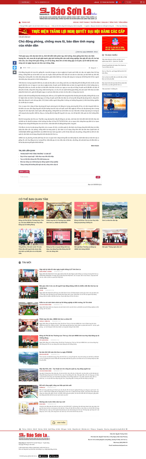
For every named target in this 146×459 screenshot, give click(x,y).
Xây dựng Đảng (43, 340)
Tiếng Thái (113, 22)
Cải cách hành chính (45, 304)
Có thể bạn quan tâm (33, 199)
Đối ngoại (63, 429)
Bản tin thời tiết (44, 354)
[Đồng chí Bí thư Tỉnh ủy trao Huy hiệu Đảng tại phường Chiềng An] (87, 210)
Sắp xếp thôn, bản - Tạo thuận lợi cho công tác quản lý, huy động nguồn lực (65, 369)
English (105, 22)
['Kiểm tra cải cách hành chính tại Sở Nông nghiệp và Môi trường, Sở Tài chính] (28, 308)
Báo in (75, 22)
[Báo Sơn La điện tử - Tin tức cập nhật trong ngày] (68, 13)
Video (109, 95)
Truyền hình (95, 22)
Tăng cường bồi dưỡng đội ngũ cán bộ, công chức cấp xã (39, 164)
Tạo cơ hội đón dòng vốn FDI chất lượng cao (34, 159)
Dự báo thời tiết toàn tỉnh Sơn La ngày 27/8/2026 (55, 352)
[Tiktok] (123, 2)
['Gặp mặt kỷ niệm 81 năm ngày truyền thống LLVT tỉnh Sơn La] (28, 275)
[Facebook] (117, 2)
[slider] (58, 68)
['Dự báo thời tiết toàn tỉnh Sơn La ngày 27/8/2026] (28, 358)
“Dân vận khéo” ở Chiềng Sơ (109, 88)
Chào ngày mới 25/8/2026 (111, 112)
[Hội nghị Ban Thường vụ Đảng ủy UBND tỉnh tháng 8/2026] (87, 236)
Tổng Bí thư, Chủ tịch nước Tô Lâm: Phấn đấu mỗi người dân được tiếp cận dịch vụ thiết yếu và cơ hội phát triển (30, 250)
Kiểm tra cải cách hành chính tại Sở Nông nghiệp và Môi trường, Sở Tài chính (65, 302)
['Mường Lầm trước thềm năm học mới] (28, 408)
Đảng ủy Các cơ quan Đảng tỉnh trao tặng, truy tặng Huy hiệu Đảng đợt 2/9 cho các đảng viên (58, 249)
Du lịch (69, 429)
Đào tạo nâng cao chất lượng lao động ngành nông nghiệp (39, 162)
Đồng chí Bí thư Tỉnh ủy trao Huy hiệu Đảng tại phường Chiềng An (86, 221)
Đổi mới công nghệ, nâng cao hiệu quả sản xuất (55, 385)
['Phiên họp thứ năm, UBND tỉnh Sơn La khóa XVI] (28, 325)
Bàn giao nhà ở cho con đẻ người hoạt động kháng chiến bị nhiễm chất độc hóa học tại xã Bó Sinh (68, 287)
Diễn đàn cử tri (85, 429)
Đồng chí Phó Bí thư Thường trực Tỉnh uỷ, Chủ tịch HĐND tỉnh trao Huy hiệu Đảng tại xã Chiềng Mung (31, 222)
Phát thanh (84, 22)
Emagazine (100, 429)
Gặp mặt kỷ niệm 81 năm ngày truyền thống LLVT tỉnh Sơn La (60, 269)
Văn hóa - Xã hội (42, 429)
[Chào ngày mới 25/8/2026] (115, 103)
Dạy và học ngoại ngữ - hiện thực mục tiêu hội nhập (37, 156)
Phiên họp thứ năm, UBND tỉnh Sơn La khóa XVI (55, 319)
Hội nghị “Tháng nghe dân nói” (112, 247)
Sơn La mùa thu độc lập (110, 220)
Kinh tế (35, 429)
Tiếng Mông (123, 22)
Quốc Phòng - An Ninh (45, 271)
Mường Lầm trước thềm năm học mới (52, 402)
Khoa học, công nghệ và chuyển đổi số (114, 429)
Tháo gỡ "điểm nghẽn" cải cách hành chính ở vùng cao (35, 26)
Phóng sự (42, 387)
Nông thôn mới (76, 429)
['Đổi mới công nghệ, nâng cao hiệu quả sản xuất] (28, 391)
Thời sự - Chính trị (44, 321)
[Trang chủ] (20, 429)
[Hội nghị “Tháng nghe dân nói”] (114, 236)
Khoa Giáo (42, 404)
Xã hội (41, 290)
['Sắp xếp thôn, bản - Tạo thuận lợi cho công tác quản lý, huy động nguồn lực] (28, 375)
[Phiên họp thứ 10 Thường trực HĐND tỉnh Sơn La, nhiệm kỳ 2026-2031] (59, 210)
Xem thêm (61, 422)
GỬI (98, 177)
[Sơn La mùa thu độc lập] (114, 210)
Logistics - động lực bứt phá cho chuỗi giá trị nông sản (99, 26)
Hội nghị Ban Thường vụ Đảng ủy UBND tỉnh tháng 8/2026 (85, 248)
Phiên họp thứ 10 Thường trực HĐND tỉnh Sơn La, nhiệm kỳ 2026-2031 (58, 221)
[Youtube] (120, 2)
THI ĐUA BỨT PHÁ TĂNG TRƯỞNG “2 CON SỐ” (35, 153)
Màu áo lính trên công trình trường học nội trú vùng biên (67, 26)
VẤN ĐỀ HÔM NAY (24, 37)
